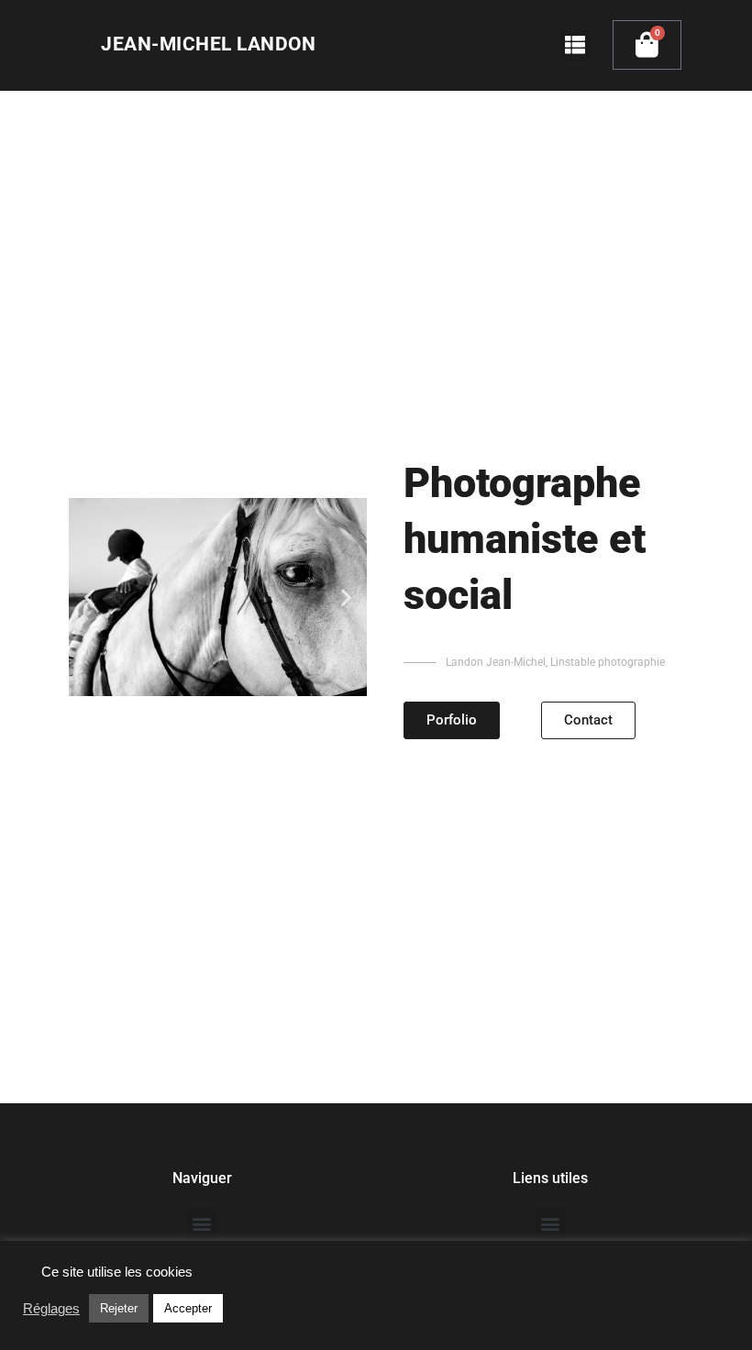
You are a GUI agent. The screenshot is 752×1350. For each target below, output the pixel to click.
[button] (575, 45)
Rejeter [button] (119, 1308)
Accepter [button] (188, 1308)
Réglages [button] (51, 1308)
